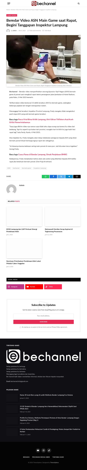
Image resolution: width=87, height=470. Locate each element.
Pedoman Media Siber (41, 457)
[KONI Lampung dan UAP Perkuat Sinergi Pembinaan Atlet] (24, 217)
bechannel (16, 168)
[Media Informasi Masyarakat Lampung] (43, 3)
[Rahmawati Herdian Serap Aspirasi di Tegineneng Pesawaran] (63, 217)
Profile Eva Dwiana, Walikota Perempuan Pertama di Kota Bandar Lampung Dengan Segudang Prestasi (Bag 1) (49, 419)
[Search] (78, 3)
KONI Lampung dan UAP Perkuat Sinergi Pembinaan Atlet (21, 230)
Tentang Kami (58, 457)
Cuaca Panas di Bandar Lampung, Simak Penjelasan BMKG (42, 154)
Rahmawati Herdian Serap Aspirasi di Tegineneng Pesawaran (59, 230)
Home (8, 9)
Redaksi (26, 457)
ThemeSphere (54, 462)
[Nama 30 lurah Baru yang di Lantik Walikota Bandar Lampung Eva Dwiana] (12, 398)
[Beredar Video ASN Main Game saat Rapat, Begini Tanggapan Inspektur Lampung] (43, 59)
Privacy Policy (56, 327)
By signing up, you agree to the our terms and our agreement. (44, 327)
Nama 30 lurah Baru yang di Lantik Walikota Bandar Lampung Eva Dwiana (46, 395)
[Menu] (8, 3)
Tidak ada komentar (35, 31)
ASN (8, 168)
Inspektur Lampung (40, 168)
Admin (15, 31)
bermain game (26, 168)
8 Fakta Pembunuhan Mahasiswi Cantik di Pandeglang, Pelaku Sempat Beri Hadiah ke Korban (50, 430)
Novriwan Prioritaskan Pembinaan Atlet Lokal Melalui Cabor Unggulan (23, 262)
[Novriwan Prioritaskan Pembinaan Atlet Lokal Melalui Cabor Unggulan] (24, 248)
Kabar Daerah (11, 15)
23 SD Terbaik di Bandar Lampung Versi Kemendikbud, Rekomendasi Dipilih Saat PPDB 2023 (48, 408)
